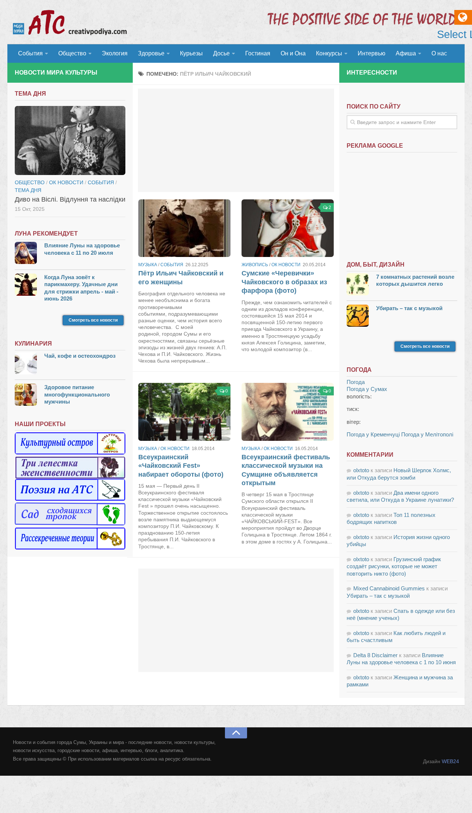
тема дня (28, 190)
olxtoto (361, 470)
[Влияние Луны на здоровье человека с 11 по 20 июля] (26, 254)
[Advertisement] (236, 140)
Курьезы (191, 53)
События (30, 53)
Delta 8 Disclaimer (375, 655)
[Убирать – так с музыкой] (358, 317)
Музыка (147, 264)
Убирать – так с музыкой (409, 308)
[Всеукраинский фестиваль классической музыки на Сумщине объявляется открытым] (288, 411)
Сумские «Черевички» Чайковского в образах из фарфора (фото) (284, 282)
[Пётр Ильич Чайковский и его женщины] (184, 228)
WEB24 (450, 761)
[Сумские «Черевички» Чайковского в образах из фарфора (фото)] (288, 228)
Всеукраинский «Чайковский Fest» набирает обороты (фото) (180, 465)
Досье (221, 53)
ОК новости (286, 264)
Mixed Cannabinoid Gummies (389, 588)
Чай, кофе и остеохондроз (79, 356)
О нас (439, 53)
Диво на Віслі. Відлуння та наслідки (70, 199)
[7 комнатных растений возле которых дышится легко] (358, 285)
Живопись (255, 264)
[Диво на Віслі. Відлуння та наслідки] (70, 140)
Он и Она (293, 53)
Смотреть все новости (93, 320)
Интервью (371, 53)
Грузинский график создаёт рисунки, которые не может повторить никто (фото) (394, 566)
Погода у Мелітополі (427, 434)
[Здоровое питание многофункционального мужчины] (26, 396)
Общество (72, 53)
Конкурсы (329, 53)
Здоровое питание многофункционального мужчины (77, 394)
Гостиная (257, 53)
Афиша (406, 53)
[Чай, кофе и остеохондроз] (26, 364)
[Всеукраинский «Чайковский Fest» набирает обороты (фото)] (184, 411)
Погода (356, 382)
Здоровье (151, 53)
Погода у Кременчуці (373, 434)
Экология (115, 53)
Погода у (367, 389)
